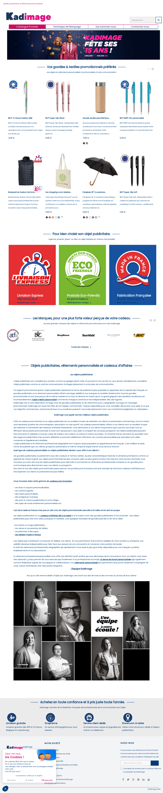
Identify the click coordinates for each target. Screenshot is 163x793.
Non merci (11, 780)
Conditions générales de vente (57, 754)
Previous (149, 69)
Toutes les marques (81, 347)
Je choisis (29, 780)
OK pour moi (47, 780)
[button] (5, 789)
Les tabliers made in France (27, 534)
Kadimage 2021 (154, 789)
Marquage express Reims (55, 783)
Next (152, 69)
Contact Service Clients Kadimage (58, 779)
